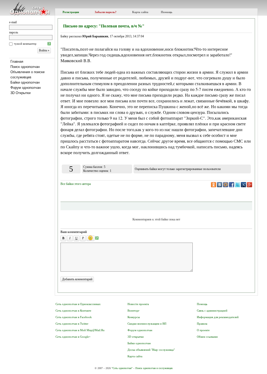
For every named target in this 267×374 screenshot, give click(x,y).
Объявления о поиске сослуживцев (27, 74)
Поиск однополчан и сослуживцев (154, 368)
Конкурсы (134, 317)
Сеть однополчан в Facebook (74, 317)
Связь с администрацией (212, 310)
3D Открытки (20, 93)
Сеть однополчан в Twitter (72, 323)
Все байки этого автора (75, 184)
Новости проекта (138, 304)
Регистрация (71, 12)
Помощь (166, 12)
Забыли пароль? (106, 12)
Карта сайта (140, 12)
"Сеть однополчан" (122, 368)
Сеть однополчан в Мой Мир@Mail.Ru (80, 330)
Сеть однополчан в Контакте (73, 310)
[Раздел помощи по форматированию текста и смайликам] (97, 238)
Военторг (133, 310)
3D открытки (136, 336)
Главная (16, 61)
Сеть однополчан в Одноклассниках (78, 304)
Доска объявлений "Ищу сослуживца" (151, 349)
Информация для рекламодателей (218, 317)
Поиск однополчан (25, 67)
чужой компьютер (25, 43)
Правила (202, 323)
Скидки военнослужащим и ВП (147, 323)
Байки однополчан (25, 82)
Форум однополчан (25, 88)
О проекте (203, 330)
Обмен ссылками (207, 336)
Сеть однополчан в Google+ (73, 336)
